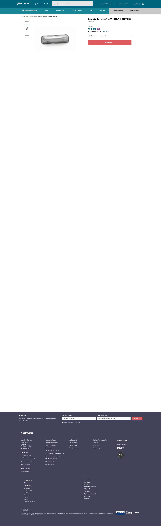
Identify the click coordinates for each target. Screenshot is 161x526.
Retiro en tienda (49, 461)
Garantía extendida (50, 464)
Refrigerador (87, 489)
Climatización (28, 480)
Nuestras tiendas (25, 464)
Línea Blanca (27, 485)
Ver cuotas (106, 31)
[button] (41, 4)
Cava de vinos (28, 490)
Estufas (31, 16)
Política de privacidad (50, 445)
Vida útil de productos (51, 459)
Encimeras (27, 495)
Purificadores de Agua (90, 486)
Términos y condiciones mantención (54, 453)
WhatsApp (23, 444)
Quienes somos (73, 442)
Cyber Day (96, 442)
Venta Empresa (25, 471)
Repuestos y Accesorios (90, 494)
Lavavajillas (87, 482)
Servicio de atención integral (28, 458)
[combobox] (72, 3)
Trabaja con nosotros (75, 448)
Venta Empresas (49, 448)
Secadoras (87, 491)
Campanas (27, 488)
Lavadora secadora (29, 502)
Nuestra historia (73, 445)
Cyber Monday (97, 445)
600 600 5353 (25, 443)
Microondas (87, 484)
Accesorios (87, 496)
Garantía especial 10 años (52, 451)
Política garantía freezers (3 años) (54, 456)
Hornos (26, 499)
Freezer (26, 497)
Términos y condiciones (51, 442)
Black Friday (96, 448)
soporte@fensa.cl (25, 448)
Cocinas (26, 493)
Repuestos (25, 16)
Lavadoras (87, 480)
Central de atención (26, 455)
